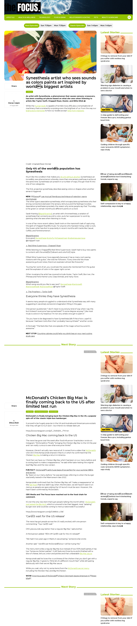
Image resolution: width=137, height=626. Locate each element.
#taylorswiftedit (32, 287)
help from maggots (75, 111)
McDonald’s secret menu (78, 568)
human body (40, 106)
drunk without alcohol (70, 177)
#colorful (51, 238)
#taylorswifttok (46, 287)
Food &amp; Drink (41, 411)
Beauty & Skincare (110, 17)
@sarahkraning (45, 214)
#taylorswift (77, 284)
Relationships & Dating (79, 17)
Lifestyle (10, 17)
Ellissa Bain (14, 423)
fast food (33, 485)
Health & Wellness (26, 17)
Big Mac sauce (86, 554)
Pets (96, 17)
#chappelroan (61, 238)
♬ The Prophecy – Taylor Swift (39, 292)
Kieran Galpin (14, 103)
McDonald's (53, 411)
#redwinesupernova (76, 238)
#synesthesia (40, 238)
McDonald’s (91, 450)
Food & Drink (60, 17)
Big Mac (36, 455)
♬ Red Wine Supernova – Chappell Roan (43, 246)
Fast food (30, 411)
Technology (44, 17)
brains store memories (35, 111)
